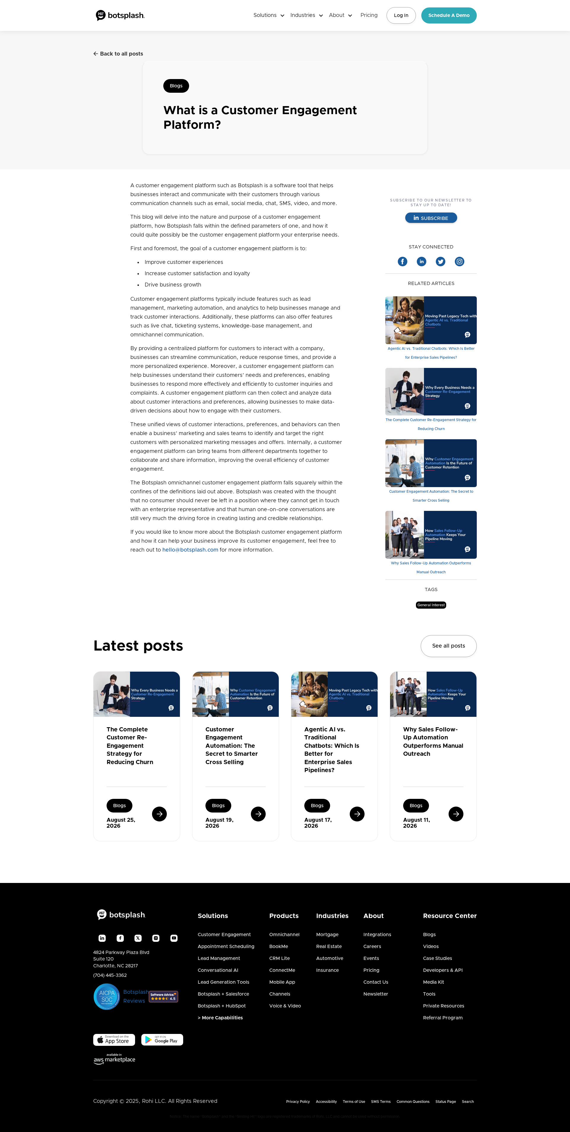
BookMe (278, 946)
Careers (372, 946)
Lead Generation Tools (223, 982)
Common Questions (413, 1101)
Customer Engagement (224, 934)
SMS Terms (381, 1101)
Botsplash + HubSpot (222, 1006)
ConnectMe (282, 970)
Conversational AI (218, 970)
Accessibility (326, 1101)
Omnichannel (284, 934)
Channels (279, 994)
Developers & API (443, 970)
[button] (267, 15)
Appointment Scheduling (226, 946)
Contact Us (375, 982)
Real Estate (329, 946)
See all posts (448, 646)
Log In (401, 15)
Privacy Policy (298, 1101)
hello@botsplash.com (190, 550)
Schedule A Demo (449, 15)
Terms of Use (354, 1101)
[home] (120, 15)
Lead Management (219, 958)
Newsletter (375, 994)
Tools (429, 994)
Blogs (176, 86)
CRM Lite (279, 958)
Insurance (327, 970)
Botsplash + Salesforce (223, 994)
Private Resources (443, 1006)
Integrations (377, 934)
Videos (431, 946)
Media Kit (433, 982)
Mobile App (282, 982)
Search (468, 1101)
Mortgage (327, 934)
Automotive (329, 958)
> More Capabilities (220, 1018)
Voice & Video (285, 1006)
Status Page (446, 1101)
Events (371, 958)
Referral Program (443, 1018)
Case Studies (437, 958)
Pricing (369, 15)
